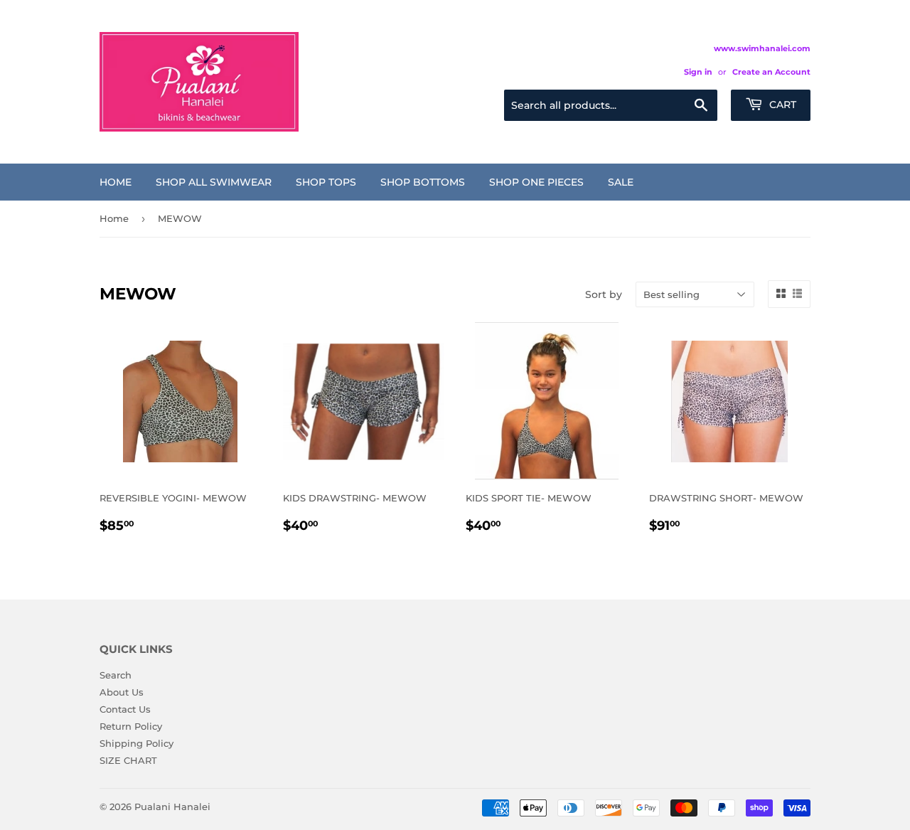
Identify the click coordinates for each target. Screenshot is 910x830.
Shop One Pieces (536, 182)
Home (116, 182)
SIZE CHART (128, 760)
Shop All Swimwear (214, 182)
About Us (122, 692)
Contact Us (125, 709)
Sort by (603, 294)
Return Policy (131, 726)
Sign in (698, 72)
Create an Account (771, 72)
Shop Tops (326, 182)
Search (116, 675)
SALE (620, 182)
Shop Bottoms (422, 182)
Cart (781, 104)
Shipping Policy (136, 743)
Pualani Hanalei (172, 806)
